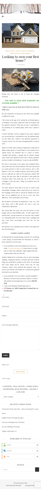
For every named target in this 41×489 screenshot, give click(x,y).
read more (20, 372)
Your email (5, 306)
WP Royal (18, 485)
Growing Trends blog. (31, 485)
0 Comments (20, 65)
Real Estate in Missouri (20, 53)
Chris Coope (6, 378)
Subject (4, 315)
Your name (5, 297)
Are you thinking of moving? (11, 427)
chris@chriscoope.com (15, 248)
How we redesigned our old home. (13, 422)
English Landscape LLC (9, 431)
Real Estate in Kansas (25, 51)
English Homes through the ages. (13, 418)
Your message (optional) (10, 325)
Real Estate (10, 51)
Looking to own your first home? (20, 58)
